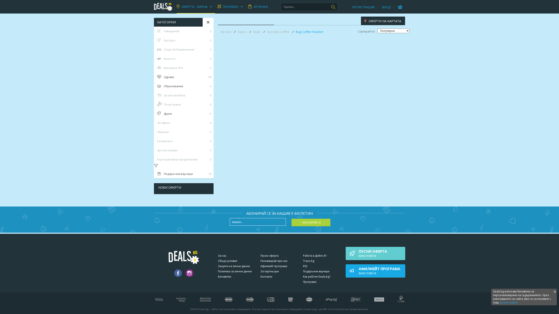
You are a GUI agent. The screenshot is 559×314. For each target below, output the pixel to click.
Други (187, 114)
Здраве (187, 77)
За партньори (270, 271)
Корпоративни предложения (184, 159)
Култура (187, 40)
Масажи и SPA (187, 68)
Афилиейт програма (274, 266)
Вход (386, 7)
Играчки (184, 132)
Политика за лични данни (235, 271)
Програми (309, 282)
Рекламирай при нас (274, 261)
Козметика (184, 141)
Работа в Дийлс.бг (315, 256)
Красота (187, 59)
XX (208, 22)
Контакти (266, 276)
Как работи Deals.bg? (316, 276)
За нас (222, 256)
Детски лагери (184, 150)
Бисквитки (224, 276)
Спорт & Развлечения (187, 49)
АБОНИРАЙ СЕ (311, 222)
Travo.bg (308, 261)
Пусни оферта (270, 256)
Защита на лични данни (234, 266)
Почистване (187, 104)
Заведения (187, 31)
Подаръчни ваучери (187, 174)
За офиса (184, 123)
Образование (187, 86)
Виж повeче (373, 253)
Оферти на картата (385, 21)
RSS (305, 266)
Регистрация (363, 7)
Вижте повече (509, 302)
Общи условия (227, 261)
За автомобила (187, 95)
